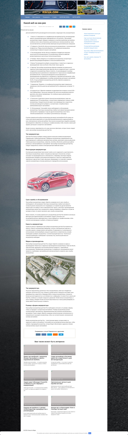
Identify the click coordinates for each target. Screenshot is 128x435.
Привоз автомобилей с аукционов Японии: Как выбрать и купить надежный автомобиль (35, 358)
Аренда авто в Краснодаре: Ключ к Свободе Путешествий (63, 408)
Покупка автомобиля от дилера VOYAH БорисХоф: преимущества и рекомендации (36, 409)
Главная (27, 17)
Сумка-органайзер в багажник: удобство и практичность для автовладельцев (61, 358)
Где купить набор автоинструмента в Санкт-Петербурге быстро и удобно (93, 52)
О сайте (54, 17)
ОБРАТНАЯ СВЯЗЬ (64, 17)
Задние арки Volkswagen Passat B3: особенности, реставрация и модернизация (35, 383)
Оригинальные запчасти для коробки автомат (61, 382)
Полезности (46, 17)
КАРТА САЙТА (76, 17)
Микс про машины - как (48, 26)
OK (89, 433)
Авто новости (36, 17)
